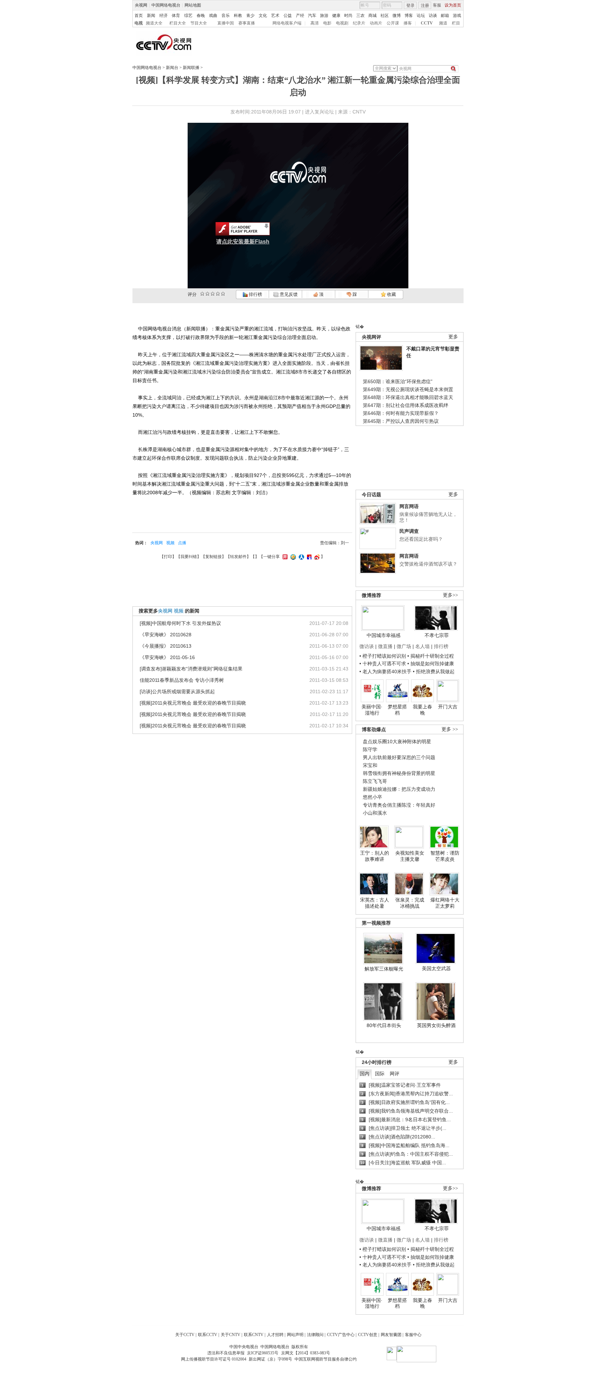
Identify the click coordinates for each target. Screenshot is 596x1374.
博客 (409, 15)
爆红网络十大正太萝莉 (444, 903)
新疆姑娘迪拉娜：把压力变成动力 (399, 789)
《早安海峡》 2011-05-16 (167, 657)
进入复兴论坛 (319, 111)
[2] (202, 294)
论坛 (421, 15)
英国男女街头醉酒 (436, 1025)
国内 (364, 1073)
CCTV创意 (367, 1334)
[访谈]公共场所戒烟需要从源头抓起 (177, 691)
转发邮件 (238, 556)
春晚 (201, 15)
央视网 (141, 5)
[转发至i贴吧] (308, 556)
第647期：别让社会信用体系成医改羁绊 (405, 405)
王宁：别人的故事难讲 (374, 856)
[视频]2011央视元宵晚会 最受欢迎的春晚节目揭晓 (193, 703)
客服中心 (413, 1334)
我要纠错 (188, 556)
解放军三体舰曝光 (384, 969)
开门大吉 (447, 706)
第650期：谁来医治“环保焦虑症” (398, 381)
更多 (453, 336)
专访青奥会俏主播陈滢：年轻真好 (399, 805)
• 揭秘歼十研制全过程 (430, 656)
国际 (380, 1073)
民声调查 (409, 531)
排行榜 (255, 294)
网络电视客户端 (286, 23)
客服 (437, 5)
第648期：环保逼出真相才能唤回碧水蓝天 (408, 397)
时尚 (348, 15)
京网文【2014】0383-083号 (305, 1353)
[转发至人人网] (300, 556)
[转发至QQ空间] (292, 556)
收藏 (391, 294)
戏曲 (213, 15)
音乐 (225, 15)
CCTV (427, 23)
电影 (327, 23)
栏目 (456, 23)
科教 (238, 15)
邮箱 (445, 15)
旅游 (324, 15)
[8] (217, 294)
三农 (360, 15)
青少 (250, 15)
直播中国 (225, 23)
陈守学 (370, 749)
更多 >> (449, 729)
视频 (170, 542)
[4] (207, 294)
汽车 (312, 15)
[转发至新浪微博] (316, 556)
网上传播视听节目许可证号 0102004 (213, 1359)
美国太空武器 (436, 968)
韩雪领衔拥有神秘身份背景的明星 (399, 773)
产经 (300, 15)
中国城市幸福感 (383, 635)
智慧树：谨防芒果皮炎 (444, 856)
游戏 (457, 15)
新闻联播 (191, 67)
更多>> (450, 595)
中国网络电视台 (165, 5)
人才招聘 (275, 1334)
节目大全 (198, 23)
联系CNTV (254, 1334)
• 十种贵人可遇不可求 (383, 663)
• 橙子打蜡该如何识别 (382, 656)
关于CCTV (185, 1334)
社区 (384, 15)
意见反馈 (288, 294)
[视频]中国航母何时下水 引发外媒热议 (180, 623)
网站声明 (295, 1334)
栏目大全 (177, 23)
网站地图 (193, 5)
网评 (394, 1073)
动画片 (376, 23)
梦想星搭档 (397, 710)
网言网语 (409, 506)
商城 (372, 15)
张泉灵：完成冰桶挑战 (409, 903)
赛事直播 (246, 23)
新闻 (151, 15)
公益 (288, 15)
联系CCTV (207, 1334)
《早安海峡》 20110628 (165, 634)
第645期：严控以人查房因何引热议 (401, 421)
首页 (139, 15)
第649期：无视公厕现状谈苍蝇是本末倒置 (408, 389)
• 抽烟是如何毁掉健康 (430, 663)
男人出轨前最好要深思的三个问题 (399, 757)
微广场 (404, 646)
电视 (139, 23)
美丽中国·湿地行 (372, 710)
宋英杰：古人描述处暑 (374, 903)
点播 (182, 542)
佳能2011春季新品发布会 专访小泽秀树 (182, 680)
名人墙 (422, 646)
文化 (263, 15)
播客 (408, 23)
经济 (163, 15)
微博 (397, 15)
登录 (410, 5)
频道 (443, 23)
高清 (314, 23)
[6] (212, 294)
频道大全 (154, 23)
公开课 (393, 23)
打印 (168, 556)
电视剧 (342, 23)
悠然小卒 (372, 797)
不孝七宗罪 (437, 635)
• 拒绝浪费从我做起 (434, 671)
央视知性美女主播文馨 (409, 856)
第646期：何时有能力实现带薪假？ (401, 413)
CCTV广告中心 (341, 1334)
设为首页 (453, 5)
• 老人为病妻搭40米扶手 (385, 671)
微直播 (385, 646)
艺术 (275, 15)
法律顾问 (315, 1334)
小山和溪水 (375, 813)
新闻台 (172, 67)
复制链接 (213, 556)
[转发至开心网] (284, 556)
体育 (176, 15)
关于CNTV (230, 1334)
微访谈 (366, 646)
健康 (336, 15)
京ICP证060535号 (262, 1353)
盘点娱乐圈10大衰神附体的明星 (397, 741)
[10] (223, 294)
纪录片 (359, 23)
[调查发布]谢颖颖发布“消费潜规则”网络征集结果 (191, 668)
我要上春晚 (422, 710)
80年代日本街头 (384, 1025)
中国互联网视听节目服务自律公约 (326, 1359)
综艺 (188, 15)
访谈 (433, 15)
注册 (425, 5)
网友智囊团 (391, 1334)
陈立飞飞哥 (375, 781)
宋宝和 (370, 765)
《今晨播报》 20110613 (165, 646)
